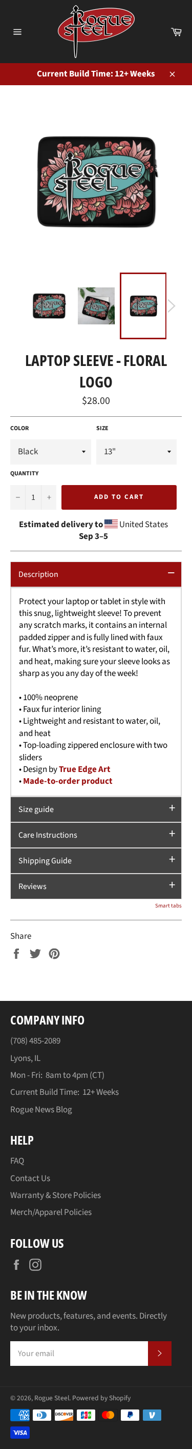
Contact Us (30, 1178)
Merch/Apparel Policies (51, 1212)
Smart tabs (168, 906)
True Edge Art (85, 769)
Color (19, 428)
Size (102, 428)
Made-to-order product (68, 781)
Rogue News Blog (41, 1110)
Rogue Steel (51, 1398)
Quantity (24, 474)
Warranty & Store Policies (55, 1195)
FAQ (17, 1161)
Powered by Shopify (101, 1398)
